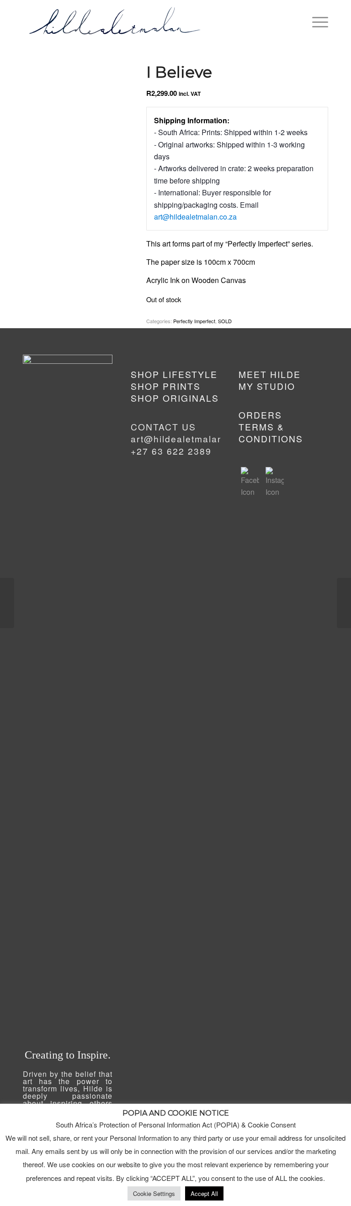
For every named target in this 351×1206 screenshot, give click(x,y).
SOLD (225, 321)
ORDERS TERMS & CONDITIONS (271, 427)
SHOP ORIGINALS (175, 398)
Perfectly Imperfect (194, 321)
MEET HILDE (270, 374)
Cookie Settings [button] (154, 1193)
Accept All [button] (204, 1193)
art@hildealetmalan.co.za (195, 216)
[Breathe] (7, 603)
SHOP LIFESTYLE (174, 374)
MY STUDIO (267, 386)
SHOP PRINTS (166, 386)
